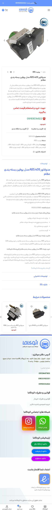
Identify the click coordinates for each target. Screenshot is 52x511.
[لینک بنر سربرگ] (30, 3)
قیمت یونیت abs (14, 147)
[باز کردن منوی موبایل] (48, 10)
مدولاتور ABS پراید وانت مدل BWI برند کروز (14, 326)
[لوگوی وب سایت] (26, 10)
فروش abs (36, 144)
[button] (47, 40)
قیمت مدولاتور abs (28, 147)
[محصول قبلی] (13, 72)
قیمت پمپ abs (41, 147)
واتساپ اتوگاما (42, 428)
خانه (44, 72)
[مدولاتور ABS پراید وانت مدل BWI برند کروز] (13, 313)
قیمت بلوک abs (13, 144)
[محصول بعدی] (7, 72)
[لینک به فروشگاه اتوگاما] (40, 268)
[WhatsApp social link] (33, 152)
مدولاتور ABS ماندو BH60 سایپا (38, 325)
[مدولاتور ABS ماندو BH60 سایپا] (38, 313)
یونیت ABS (36, 72)
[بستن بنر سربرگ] (3, 3)
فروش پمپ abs (26, 144)
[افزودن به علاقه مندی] (31, 306)
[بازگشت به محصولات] (10, 72)
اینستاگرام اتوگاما (28, 428)
